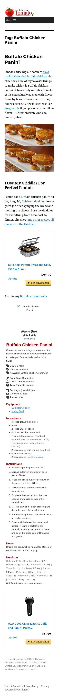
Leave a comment (27, 669)
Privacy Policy (31, 686)
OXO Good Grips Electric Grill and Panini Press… (27, 625)
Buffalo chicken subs (33, 296)
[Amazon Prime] (29, 278)
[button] (9, 20)
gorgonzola (12, 108)
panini (33, 665)
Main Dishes (21, 662)
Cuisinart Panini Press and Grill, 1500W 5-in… (29, 267)
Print (27, 331)
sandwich (10, 669)
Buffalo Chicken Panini (17, 665)
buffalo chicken (38, 662)
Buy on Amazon (40, 282)
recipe (41, 665)
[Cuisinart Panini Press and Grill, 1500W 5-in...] (29, 247)
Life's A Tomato (13, 686)
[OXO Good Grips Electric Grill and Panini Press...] (29, 606)
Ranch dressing (35, 457)
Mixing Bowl (17, 411)
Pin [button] (36, 331)
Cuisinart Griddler (33, 201)
